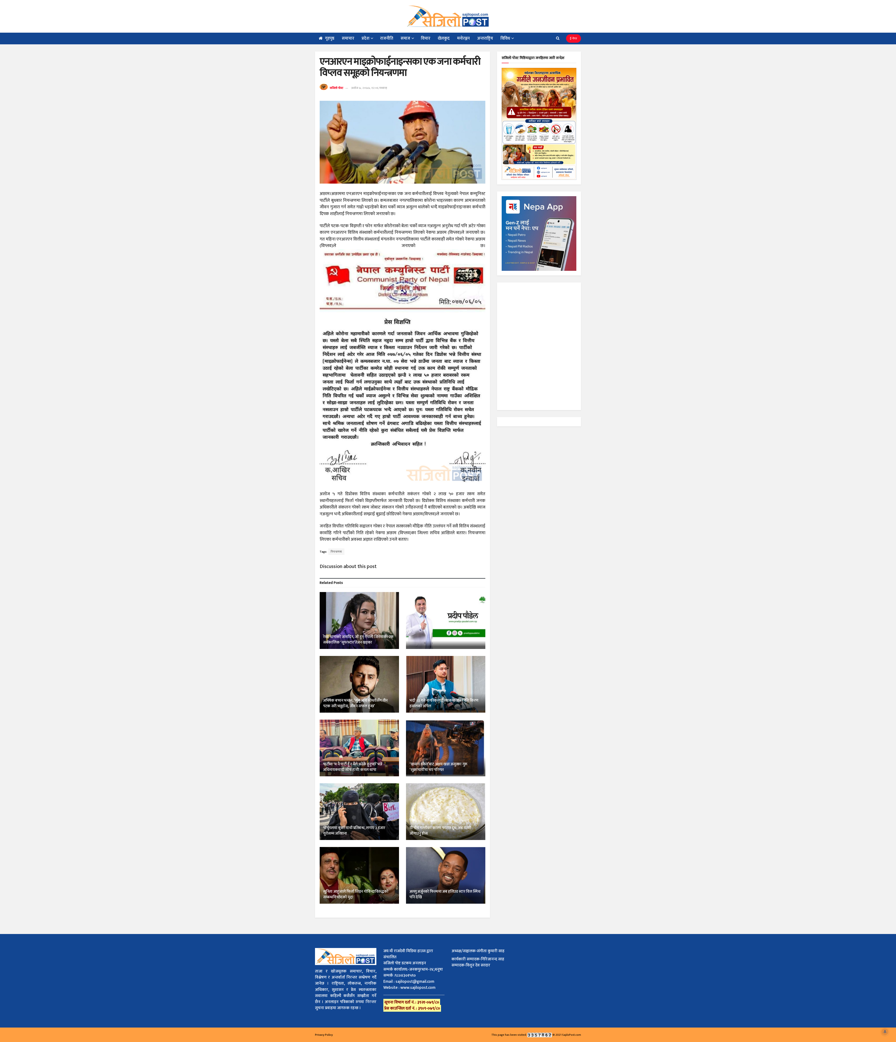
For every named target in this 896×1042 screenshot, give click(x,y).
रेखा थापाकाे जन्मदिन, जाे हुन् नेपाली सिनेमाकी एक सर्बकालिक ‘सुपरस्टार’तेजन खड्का (358, 640)
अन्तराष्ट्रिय (485, 38)
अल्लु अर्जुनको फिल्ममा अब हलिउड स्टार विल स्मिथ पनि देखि (445, 894)
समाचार (348, 38)
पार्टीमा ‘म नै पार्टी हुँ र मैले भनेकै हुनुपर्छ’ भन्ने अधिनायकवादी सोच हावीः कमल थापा (352, 767)
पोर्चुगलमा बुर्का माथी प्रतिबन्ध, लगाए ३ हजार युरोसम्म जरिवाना (354, 831)
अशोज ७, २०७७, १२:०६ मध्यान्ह (369, 88)
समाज (405, 38)
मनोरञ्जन (463, 38)
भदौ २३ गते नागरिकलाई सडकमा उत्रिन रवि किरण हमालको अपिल (444, 703)
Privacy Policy (324, 1034)
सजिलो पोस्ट (336, 88)
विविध (505, 38)
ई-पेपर (573, 38)
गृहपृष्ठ (329, 38)
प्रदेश (365, 38)
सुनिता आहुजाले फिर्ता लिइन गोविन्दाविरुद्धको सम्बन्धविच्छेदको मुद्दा (355, 894)
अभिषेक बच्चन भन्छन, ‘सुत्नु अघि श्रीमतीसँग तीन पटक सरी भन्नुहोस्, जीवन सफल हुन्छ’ (355, 703)
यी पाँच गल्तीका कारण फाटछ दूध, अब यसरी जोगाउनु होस (440, 831)
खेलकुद (444, 38)
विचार (425, 38)
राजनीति (386, 38)
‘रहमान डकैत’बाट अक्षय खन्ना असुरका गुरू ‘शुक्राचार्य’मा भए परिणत (438, 767)
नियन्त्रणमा (336, 551)
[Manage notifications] (885, 1031)
